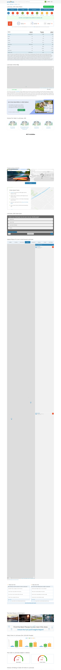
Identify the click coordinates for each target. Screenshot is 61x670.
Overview (12, 9)
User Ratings (51, 242)
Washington (12, 4)
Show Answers (30, 233)
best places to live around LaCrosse (14, 579)
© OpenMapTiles (31, 578)
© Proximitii (22, 578)
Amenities (16, 242)
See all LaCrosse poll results (30, 603)
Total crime (9, 34)
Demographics (34, 9)
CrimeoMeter (17, 91)
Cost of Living (22, 242)
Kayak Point (12, 219)
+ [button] (52, 67)
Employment (33, 242)
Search (8, 4)
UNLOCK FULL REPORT (49, 6)
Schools (45, 242)
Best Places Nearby (47, 9)
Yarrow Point (12, 222)
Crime (27, 242)
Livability (48, 1)
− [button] (52, 68)
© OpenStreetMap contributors (26, 578)
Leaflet (34, 578)
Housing (39, 242)
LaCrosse (15, 4)
